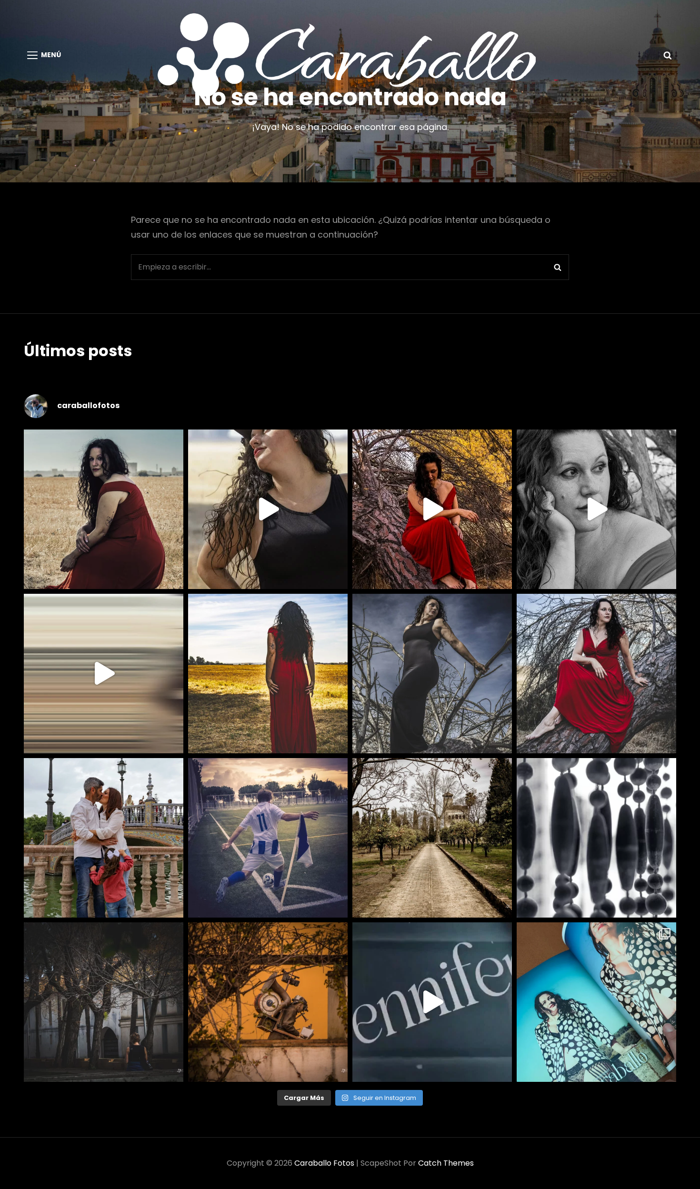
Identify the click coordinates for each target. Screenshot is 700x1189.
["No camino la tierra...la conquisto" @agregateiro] (268, 673)
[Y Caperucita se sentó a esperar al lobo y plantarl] (596, 673)
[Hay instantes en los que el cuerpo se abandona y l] (103, 673)
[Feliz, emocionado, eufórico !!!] (432, 1002)
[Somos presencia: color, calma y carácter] (432, 509)
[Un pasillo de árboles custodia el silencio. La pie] (432, 838)
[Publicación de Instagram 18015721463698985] (268, 509)
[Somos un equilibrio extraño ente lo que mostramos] (596, 509)
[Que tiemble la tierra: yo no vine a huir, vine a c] (432, 673)
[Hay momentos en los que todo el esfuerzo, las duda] (596, 1002)
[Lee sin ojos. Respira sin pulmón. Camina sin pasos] (268, 1002)
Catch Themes (446, 1163)
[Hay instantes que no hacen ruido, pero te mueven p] (103, 509)
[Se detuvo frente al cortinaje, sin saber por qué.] (596, 838)
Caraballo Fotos (324, 1163)
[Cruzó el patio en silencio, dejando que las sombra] (103, 1002)
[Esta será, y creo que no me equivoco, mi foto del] (268, 838)
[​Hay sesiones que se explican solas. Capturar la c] (103, 838)
